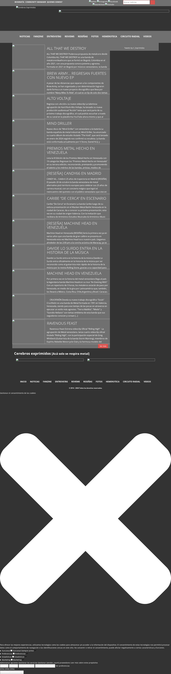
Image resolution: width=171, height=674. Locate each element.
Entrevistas (54, 36)
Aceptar (4, 666)
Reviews (69, 36)
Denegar (13, 666)
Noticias (25, 36)
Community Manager (35, 2)
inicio (23, 381)
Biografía (19, 2)
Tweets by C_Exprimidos (134, 48)
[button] (85, 519)
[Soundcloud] (99, 4)
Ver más (103, 346)
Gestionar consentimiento (12, 672)
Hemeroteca (109, 36)
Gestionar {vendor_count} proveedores (54, 663)
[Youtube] (109, 4)
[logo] (35, 18)
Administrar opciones (9, 663)
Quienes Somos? (54, 2)
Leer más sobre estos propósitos (84, 663)
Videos (147, 36)
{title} (2, 669)
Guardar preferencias (45, 666)
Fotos (95, 36)
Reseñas (83, 36)
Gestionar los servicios (28, 663)
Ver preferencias (27, 666)
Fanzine (38, 36)
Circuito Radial (130, 36)
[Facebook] (113, 1)
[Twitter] (93, 1)
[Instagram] (102, 1)
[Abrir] (114, 18)
